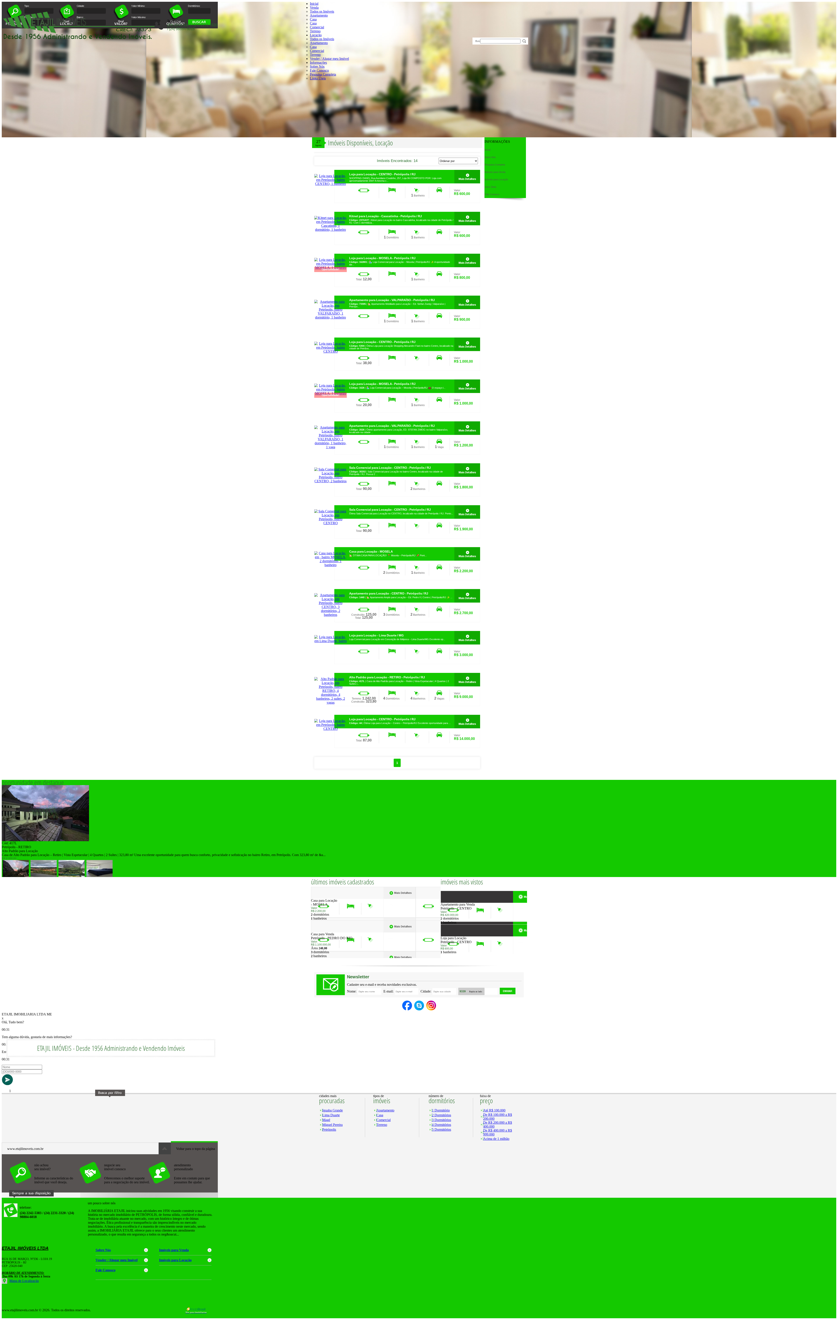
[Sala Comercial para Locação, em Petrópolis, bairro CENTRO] (330, 523)
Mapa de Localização (24, 1281)
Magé (326, 1120)
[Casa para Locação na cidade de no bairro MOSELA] (327, 897)
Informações (318, 62)
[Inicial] (78, 40)
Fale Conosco (319, 70)
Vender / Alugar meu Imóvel (329, 58)
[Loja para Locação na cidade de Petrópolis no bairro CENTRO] (457, 935)
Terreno (315, 31)
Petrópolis (329, 1129)
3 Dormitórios (441, 1120)
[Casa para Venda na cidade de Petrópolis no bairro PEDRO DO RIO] (327, 931)
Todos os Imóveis (322, 11)
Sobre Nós (317, 66)
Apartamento (319, 15)
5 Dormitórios (441, 1129)
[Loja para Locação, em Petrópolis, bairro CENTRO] (330, 351)
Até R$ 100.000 (494, 1110)
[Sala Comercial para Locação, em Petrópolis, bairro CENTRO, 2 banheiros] (330, 481)
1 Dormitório (441, 1110)
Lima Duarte (331, 1115)
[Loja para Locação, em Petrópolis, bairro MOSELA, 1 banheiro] (467, 260)
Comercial (317, 27)
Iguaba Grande (332, 1110)
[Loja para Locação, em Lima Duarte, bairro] (330, 641)
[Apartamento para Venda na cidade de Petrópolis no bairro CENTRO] (457, 901)
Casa (313, 19)
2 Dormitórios (441, 1115)
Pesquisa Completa (323, 74)
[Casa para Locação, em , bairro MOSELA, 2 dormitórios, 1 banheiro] (330, 565)
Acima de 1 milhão (496, 1139)
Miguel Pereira (332, 1125)
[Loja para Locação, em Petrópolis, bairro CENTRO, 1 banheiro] (330, 184)
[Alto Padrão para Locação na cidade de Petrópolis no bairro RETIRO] (45, 840)
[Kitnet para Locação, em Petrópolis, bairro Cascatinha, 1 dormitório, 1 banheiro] (330, 229)
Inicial (314, 3)
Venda (314, 7)
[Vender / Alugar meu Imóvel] (114, 1186)
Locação (316, 35)
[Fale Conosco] (44, 1186)
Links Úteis (318, 78)
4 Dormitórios (441, 1125)
